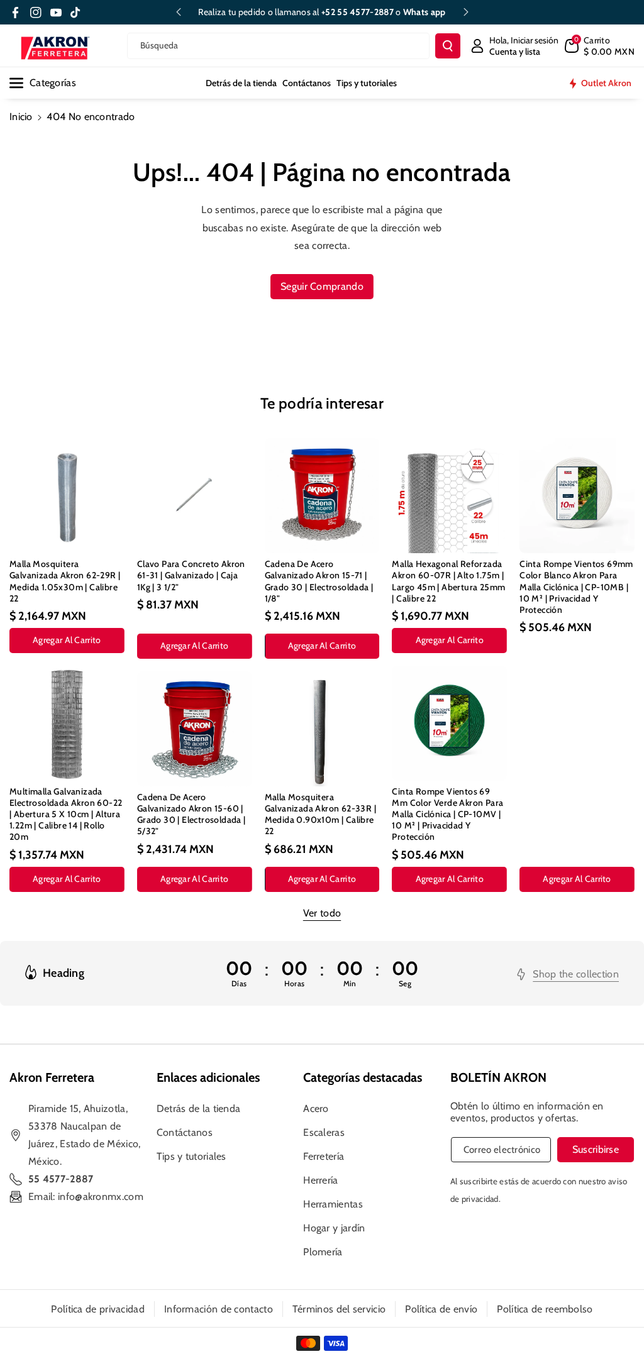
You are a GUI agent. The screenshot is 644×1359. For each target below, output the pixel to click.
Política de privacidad (98, 1309)
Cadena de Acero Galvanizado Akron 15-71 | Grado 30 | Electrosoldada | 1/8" (319, 581)
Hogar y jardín (334, 1228)
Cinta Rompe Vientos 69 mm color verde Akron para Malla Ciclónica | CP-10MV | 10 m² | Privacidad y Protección (447, 814)
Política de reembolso (544, 1309)
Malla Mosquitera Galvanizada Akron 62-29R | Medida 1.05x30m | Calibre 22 (64, 581)
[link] (568, 974)
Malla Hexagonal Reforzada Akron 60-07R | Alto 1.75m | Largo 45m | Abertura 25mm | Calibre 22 (448, 581)
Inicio (21, 117)
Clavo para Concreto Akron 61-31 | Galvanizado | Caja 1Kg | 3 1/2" (191, 575)
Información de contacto (218, 1309)
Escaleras (324, 1132)
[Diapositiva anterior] (178, 12)
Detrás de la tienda (199, 1108)
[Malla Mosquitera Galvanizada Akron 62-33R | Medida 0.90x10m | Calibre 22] (322, 728)
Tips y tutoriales (191, 1156)
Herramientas (333, 1204)
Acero (316, 1108)
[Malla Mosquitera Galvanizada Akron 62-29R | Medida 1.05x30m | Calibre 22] (67, 495)
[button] (600, 46)
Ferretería (323, 1156)
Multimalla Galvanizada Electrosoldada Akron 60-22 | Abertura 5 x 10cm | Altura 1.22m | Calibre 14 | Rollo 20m (65, 814)
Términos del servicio (339, 1309)
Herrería (320, 1180)
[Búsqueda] (447, 45)
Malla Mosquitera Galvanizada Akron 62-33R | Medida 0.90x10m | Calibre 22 (320, 814)
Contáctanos (185, 1132)
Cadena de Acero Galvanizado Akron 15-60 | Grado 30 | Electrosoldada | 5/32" (191, 814)
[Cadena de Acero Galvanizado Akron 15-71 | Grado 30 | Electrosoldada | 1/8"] (322, 495)
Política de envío (441, 1309)
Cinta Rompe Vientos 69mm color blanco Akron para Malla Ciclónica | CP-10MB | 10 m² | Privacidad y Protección (576, 586)
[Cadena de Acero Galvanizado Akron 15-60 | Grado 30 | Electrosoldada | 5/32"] (194, 728)
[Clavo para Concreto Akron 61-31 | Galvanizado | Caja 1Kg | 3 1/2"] (194, 495)
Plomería (322, 1252)
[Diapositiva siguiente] (466, 12)
